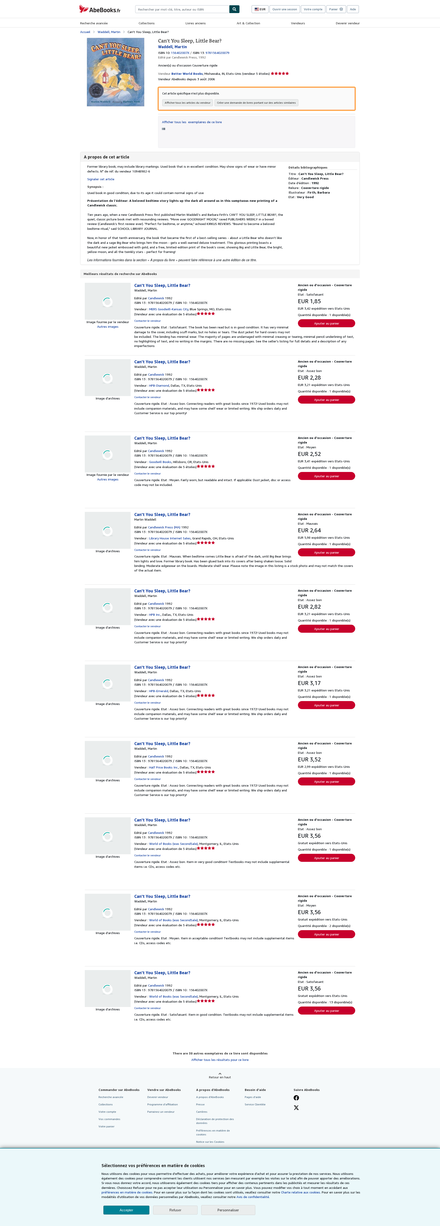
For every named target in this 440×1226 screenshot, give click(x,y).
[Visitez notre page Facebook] (296, 1098)
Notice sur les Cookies (210, 1141)
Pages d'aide (253, 1097)
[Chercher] (234, 9)
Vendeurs (298, 23)
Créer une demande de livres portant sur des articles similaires (256, 102)
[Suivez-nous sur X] (296, 1108)
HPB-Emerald (158, 691)
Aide (353, 9)
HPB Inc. (155, 614)
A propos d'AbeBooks (210, 1097)
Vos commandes (109, 1119)
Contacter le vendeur (147, 320)
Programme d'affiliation (162, 1104)
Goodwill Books (160, 462)
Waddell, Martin (109, 32)
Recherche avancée (94, 23)
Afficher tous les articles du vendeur (187, 102)
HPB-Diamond (159, 385)
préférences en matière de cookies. (127, 1192)
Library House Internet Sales (170, 538)
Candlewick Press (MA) (164, 527)
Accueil (85, 32)
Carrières (201, 1111)
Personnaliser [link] (228, 1210)
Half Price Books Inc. (163, 767)
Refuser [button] (175, 1210)
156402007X (180, 53)
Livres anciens (196, 23)
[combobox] (182, 9)
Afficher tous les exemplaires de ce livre (192, 122)
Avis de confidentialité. (253, 1197)
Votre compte (313, 9)
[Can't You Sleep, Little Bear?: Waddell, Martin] (115, 40)
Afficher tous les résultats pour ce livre (220, 1060)
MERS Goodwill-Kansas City (168, 309)
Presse (200, 1104)
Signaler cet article (100, 179)
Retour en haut (220, 1077)
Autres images (107, 326)
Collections (147, 23)
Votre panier (106, 1126)
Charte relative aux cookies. (301, 1192)
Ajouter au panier (326, 323)
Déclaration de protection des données (215, 1121)
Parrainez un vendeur (160, 1111)
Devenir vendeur (348, 23)
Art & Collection (248, 23)
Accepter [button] (126, 1210)
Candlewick (156, 298)
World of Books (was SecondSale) (173, 844)
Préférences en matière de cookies (213, 1132)
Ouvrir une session (284, 9)
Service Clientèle (255, 1104)
